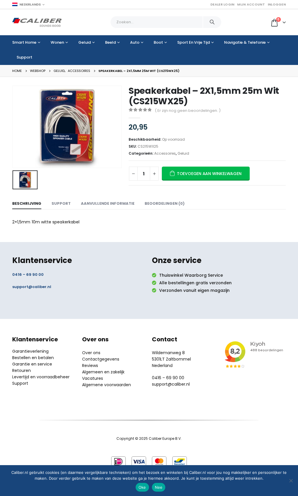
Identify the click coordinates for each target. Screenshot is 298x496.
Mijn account (251, 4)
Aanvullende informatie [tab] (107, 203)
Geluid (84, 42)
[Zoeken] (212, 22)
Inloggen (277, 4)
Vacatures (92, 378)
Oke (142, 487)
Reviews (90, 365)
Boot (158, 42)
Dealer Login (222, 4)
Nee (159, 487)
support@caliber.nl (31, 287)
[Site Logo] (37, 22)
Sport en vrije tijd (193, 42)
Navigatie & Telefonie (245, 42)
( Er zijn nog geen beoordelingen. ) (188, 110)
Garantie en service (32, 364)
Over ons (91, 353)
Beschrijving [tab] (26, 203)
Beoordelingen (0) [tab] (165, 203)
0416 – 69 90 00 (28, 274)
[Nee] (291, 480)
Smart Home (24, 42)
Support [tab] (61, 203)
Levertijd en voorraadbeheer (41, 377)
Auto (134, 42)
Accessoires (165, 153)
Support (24, 57)
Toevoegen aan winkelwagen (209, 173)
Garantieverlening (30, 351)
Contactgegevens (100, 359)
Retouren (21, 370)
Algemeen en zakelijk (103, 372)
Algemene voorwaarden (106, 385)
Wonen (57, 42)
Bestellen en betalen (33, 358)
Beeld (110, 42)
